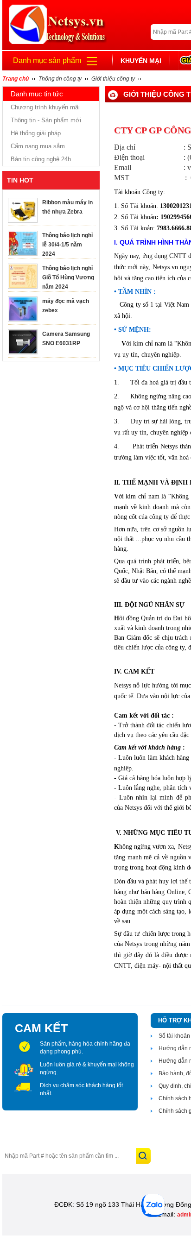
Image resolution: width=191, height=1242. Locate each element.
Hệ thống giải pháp (36, 133)
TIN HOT (20, 180)
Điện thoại (129, 157)
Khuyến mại (141, 60)
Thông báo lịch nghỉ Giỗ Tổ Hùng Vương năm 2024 (68, 277)
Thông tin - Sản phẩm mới (46, 120)
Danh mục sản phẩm (47, 60)
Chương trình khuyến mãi (45, 107)
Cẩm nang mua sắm (38, 146)
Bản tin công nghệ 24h (41, 159)
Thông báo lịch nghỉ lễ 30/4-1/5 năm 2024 (67, 244)
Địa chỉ (124, 147)
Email (122, 167)
